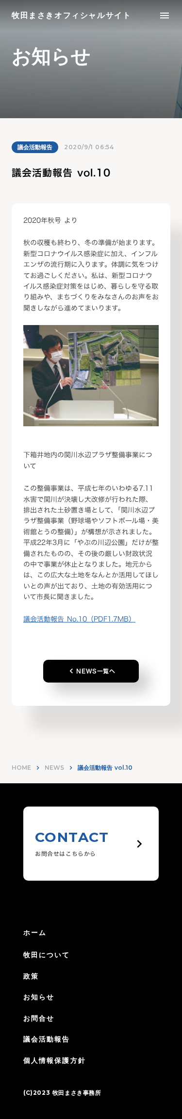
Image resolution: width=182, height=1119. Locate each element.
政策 (31, 976)
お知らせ (38, 997)
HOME (21, 767)
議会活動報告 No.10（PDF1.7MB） (79, 619)
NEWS (54, 767)
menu (164, 15)
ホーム (35, 932)
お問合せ (38, 1018)
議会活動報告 (34, 147)
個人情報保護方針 (54, 1060)
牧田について (46, 954)
